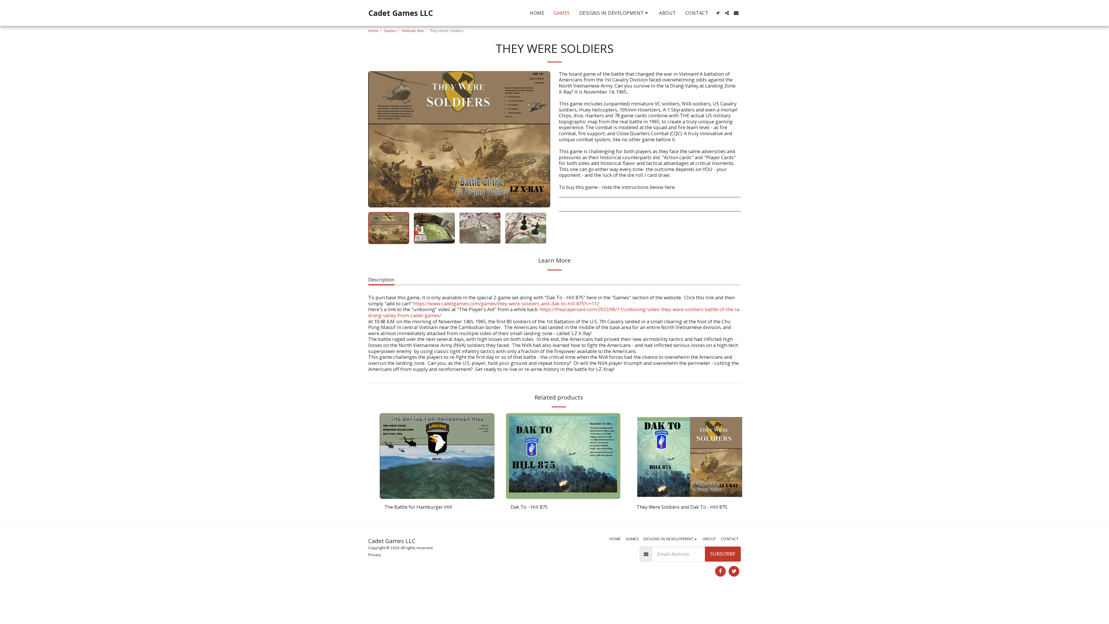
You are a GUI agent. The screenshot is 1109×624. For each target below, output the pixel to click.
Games (390, 30)
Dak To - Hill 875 (529, 507)
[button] (614, 13)
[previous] (377, 139)
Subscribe (722, 553)
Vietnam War (413, 30)
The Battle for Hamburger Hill (418, 507)
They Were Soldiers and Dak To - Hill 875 (682, 507)
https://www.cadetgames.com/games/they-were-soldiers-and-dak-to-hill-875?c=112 (506, 303)
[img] (437, 456)
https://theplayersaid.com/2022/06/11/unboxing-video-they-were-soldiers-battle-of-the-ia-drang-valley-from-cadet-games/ (554, 312)
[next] (541, 139)
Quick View (437, 496)
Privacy (374, 554)
